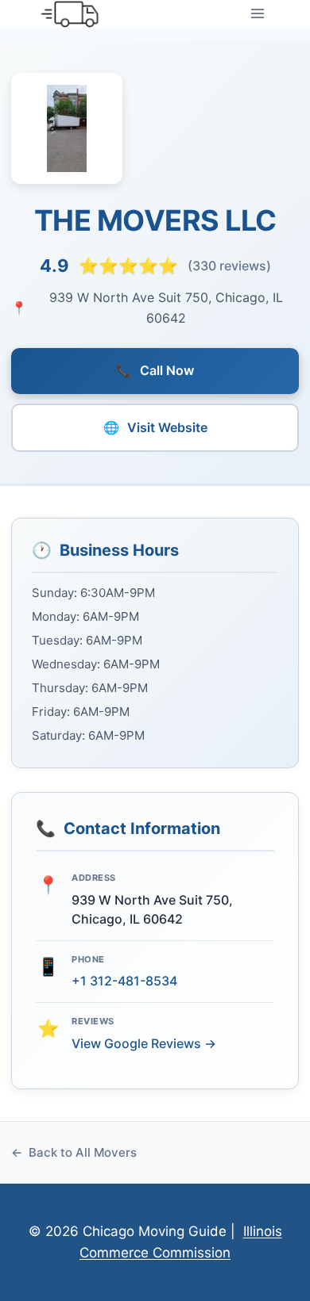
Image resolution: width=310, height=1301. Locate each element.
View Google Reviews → (144, 1043)
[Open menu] (257, 14)
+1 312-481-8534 (124, 981)
